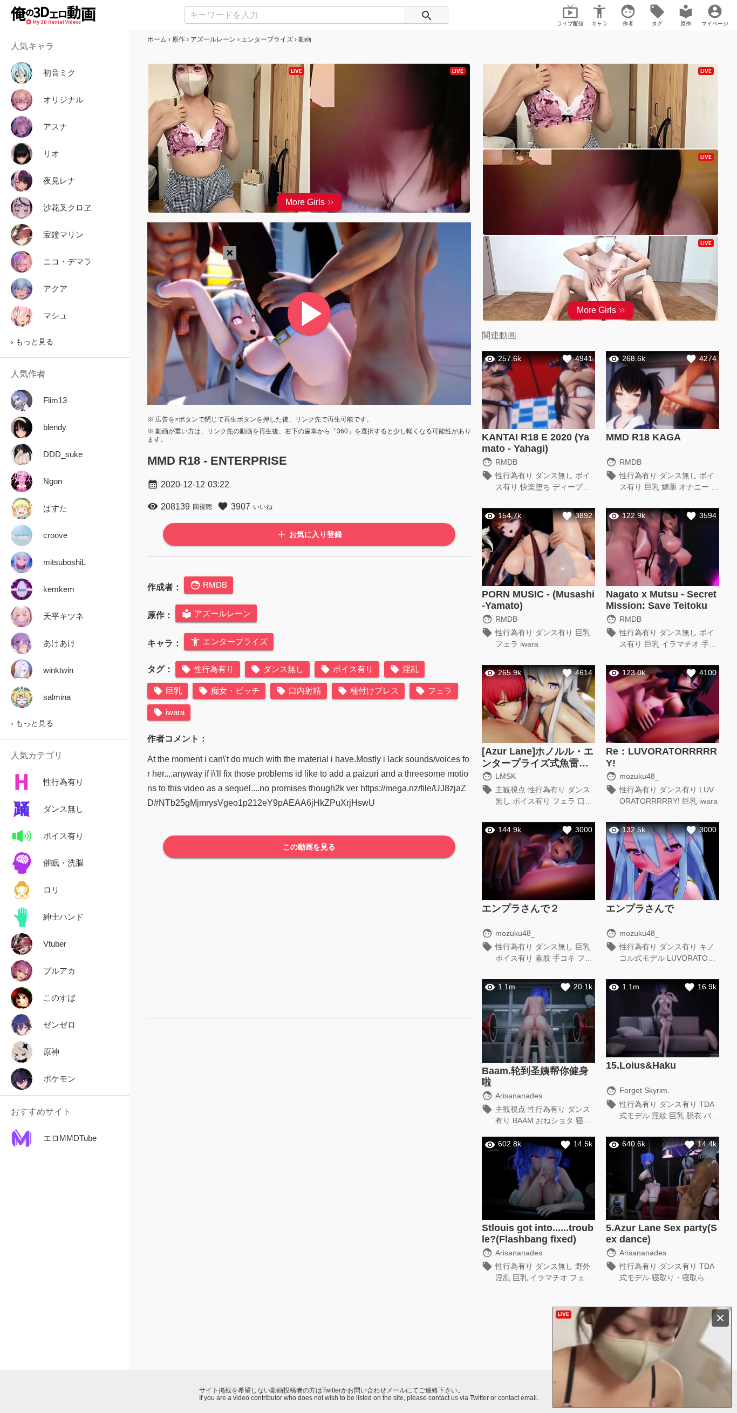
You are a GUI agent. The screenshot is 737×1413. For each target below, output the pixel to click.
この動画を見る (309, 847)
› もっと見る (32, 341)
